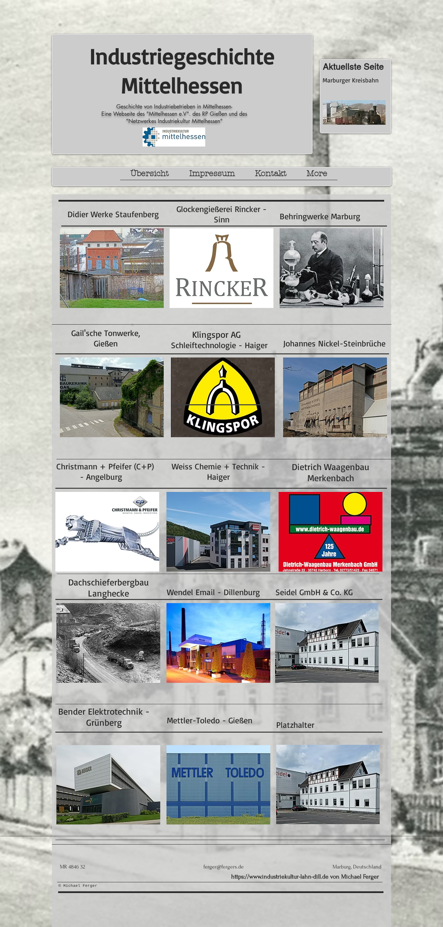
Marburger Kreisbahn (351, 80)
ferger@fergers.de (224, 867)
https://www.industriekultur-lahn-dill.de (279, 876)
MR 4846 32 (72, 867)
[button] (149, 175)
